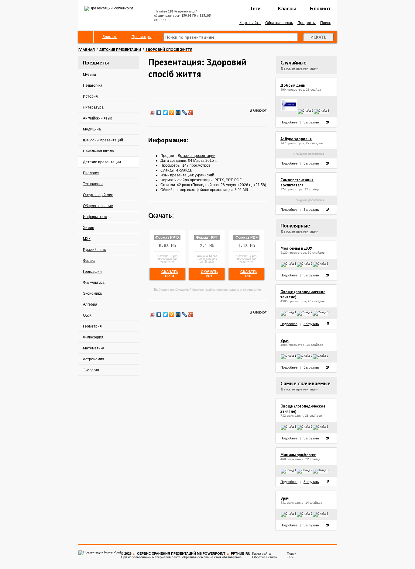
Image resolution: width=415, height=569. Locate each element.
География (92, 271)
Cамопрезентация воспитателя (297, 182)
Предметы (306, 23)
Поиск (325, 23)
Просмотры (142, 37)
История (90, 96)
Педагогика (92, 85)
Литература (93, 107)
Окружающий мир (98, 195)
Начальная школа (98, 151)
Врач (284, 340)
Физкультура (94, 282)
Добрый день (292, 85)
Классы (287, 8)
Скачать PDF (248, 274)
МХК (87, 239)
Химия (88, 228)
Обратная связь (279, 23)
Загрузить (311, 122)
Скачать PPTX (169, 274)
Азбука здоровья (296, 138)
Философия (93, 337)
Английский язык (97, 118)
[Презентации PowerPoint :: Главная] (108, 8)
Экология (91, 370)
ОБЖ (87, 315)
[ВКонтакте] (159, 112)
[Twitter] (165, 112)
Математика (93, 348)
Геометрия (92, 326)
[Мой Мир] (178, 112)
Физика (89, 260)
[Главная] (86, 37)
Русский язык (94, 250)
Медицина (92, 129)
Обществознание (98, 206)
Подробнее (288, 122)
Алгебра (90, 304)
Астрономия (93, 359)
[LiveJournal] (184, 112)
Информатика (95, 217)
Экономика (92, 293)
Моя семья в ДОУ (296, 248)
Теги (255, 8)
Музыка (89, 74)
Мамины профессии (298, 454)
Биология (91, 173)
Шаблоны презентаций (103, 140)
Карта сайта (250, 23)
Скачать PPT (209, 274)
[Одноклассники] (172, 112)
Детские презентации (120, 49)
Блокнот (320, 8)
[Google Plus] (191, 112)
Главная (86, 49)
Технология (93, 184)
